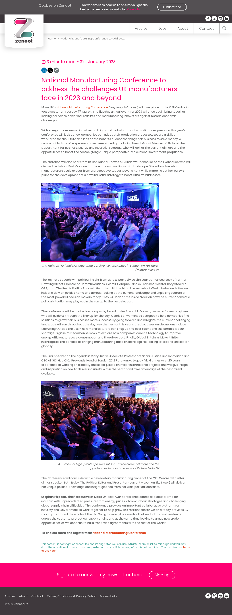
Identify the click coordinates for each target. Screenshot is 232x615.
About (182, 28)
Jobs (162, 28)
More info (133, 9)
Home (52, 38)
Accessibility (108, 596)
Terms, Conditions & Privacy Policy (71, 596)
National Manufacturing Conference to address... (93, 38)
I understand (172, 7)
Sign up (162, 575)
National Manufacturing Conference (82, 107)
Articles (141, 28)
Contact (206, 28)
